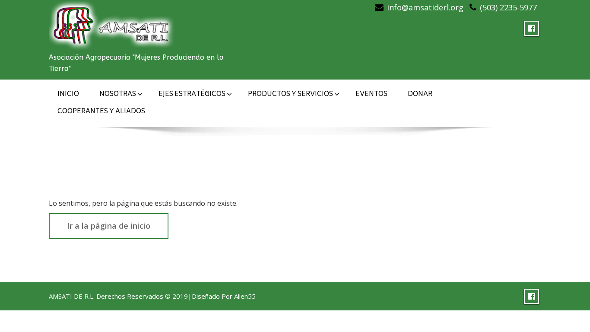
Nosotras (117, 94)
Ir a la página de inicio (108, 225)
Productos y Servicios (290, 94)
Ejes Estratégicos (192, 94)
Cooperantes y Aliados (101, 112)
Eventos (371, 94)
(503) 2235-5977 (508, 7)
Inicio (68, 94)
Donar (420, 94)
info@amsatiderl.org (425, 7)
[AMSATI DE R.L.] (114, 23)
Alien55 (245, 296)
